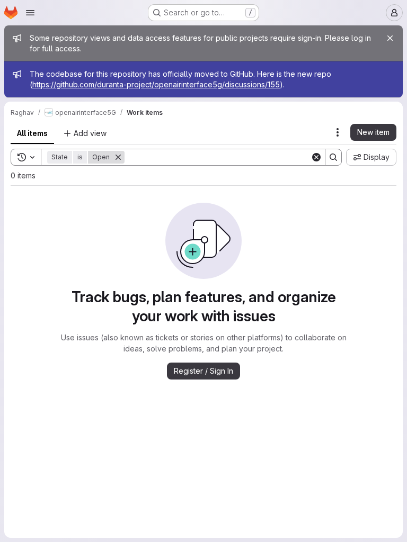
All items (32, 133)
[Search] (333, 157)
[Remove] (118, 157)
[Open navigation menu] (30, 12)
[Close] (390, 38)
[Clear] (316, 157)
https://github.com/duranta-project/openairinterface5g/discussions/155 (156, 84)
